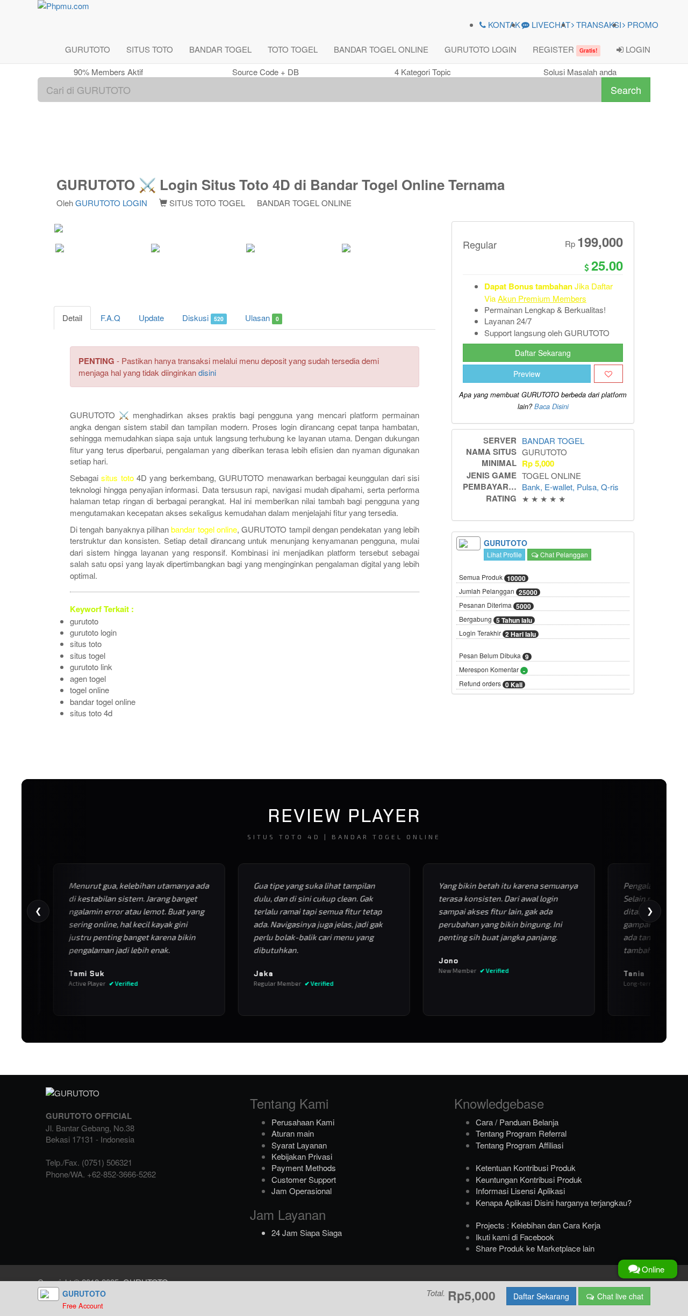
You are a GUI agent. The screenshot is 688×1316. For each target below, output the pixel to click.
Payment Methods (303, 1167)
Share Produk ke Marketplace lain (535, 1248)
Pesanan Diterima (495, 605)
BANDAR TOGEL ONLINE (381, 49)
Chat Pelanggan (563, 554)
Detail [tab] (72, 317)
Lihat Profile (504, 554)
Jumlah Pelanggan (498, 591)
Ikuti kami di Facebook (515, 1236)
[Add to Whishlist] (608, 374)
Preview (526, 373)
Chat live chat (619, 1296)
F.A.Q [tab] (110, 317)
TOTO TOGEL (293, 49)
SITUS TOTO (149, 49)
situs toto (117, 477)
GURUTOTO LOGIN (481, 49)
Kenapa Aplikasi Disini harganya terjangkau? (554, 1202)
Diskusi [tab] (203, 317)
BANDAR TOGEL (220, 49)
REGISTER (565, 49)
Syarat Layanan (299, 1145)
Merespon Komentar (492, 670)
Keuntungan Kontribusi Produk (529, 1179)
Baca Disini (551, 406)
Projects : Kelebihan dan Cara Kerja (538, 1225)
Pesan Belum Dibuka (494, 656)
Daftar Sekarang (543, 352)
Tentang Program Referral (521, 1133)
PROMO (641, 24)
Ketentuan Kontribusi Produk (526, 1167)
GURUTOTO (87, 49)
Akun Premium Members (542, 298)
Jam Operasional (301, 1190)
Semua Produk (492, 577)
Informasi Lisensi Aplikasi (520, 1190)
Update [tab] (151, 317)
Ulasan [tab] (261, 317)
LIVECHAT (549, 24)
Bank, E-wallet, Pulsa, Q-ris (570, 486)
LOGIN (637, 49)
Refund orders (490, 684)
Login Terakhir (497, 633)
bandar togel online (204, 529)
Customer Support (303, 1179)
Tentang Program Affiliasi (519, 1145)
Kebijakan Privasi (301, 1156)
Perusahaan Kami (302, 1122)
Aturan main (292, 1133)
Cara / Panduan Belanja (517, 1122)
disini (207, 372)
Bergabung (495, 619)
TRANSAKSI (597, 24)
